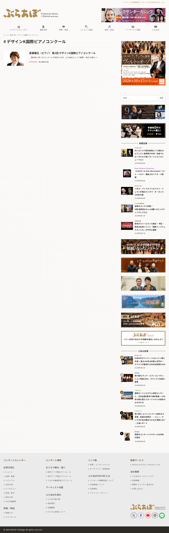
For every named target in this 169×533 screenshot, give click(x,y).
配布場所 (51, 503)
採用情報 (135, 480)
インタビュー (10, 488)
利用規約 (93, 488)
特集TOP (9, 513)
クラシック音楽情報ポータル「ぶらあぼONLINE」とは (144, 2)
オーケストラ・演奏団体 (100, 469)
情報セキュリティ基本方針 (143, 484)
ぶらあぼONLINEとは (99, 475)
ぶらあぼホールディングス (143, 476)
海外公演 (9, 497)
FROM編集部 (10, 501)
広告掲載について (97, 484)
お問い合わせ (137, 488)
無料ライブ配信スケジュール (59, 472)
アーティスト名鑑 (54, 487)
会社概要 (134, 471)
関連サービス (137, 460)
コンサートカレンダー (15, 460)
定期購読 (51, 507)
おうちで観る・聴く (56, 467)
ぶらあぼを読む (53, 494)
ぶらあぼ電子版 (54, 499)
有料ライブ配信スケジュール (59, 476)
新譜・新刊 (10, 493)
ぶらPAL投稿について (57, 511)
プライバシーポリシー (99, 493)
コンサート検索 (53, 460)
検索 (161, 98)
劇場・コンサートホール (100, 464)
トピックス (10, 480)
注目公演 (9, 484)
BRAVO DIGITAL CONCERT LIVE (146, 464)
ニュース (9, 472)
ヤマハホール (10, 517)
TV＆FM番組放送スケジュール (60, 480)
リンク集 (92, 460)
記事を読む (9, 467)
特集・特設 (9, 508)
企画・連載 (10, 476)
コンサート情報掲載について (102, 480)
